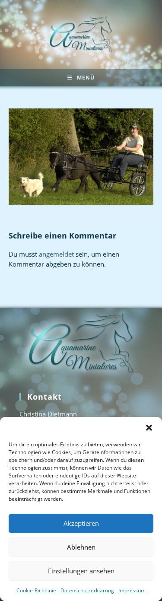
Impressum (132, 590)
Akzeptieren (81, 523)
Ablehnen (81, 547)
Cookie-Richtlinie (36, 590)
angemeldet (56, 254)
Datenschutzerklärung (87, 590)
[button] (149, 427)
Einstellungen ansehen (81, 570)
